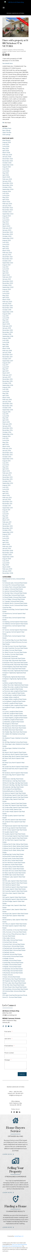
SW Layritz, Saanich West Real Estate (14, 897)
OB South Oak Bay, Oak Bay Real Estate (15, 785)
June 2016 (5, 391)
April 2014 (5, 444)
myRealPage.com (18, 1236)
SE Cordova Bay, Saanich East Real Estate (15, 807)
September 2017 (7, 361)
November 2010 (7, 528)
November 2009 (7, 552)
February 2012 (7, 497)
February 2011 (6, 522)
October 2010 (6, 530)
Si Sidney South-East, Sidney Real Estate (15, 848)
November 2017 (7, 357)
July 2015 (5, 414)
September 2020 (7, 287)
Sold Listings (6, 134)
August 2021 (6, 265)
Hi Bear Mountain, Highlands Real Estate (15, 670)
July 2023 (5, 218)
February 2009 (7, 569)
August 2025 (6, 167)
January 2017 (6, 377)
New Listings (6, 130)
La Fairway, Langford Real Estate (12, 689)
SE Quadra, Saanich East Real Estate (13, 834)
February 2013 (7, 473)
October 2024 (6, 187)
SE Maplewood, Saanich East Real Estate (15, 826)
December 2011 (7, 501)
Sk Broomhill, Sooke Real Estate (12, 856)
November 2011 (7, 503)
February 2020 (7, 301)
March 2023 (6, 226)
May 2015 (5, 418)
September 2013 (7, 459)
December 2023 (7, 207)
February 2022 (7, 252)
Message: (7, 1060)
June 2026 (5, 146)
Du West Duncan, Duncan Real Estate (14, 652)
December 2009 (7, 550)
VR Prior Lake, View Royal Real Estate (14, 983)
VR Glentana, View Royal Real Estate (14, 979)
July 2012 (5, 487)
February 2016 (7, 399)
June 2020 (5, 293)
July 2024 (5, 193)
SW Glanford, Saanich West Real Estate (14, 887)
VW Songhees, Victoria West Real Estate (15, 989)
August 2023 (6, 216)
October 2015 (6, 407)
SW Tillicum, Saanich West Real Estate (14, 924)
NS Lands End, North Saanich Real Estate (15, 766)
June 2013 (5, 465)
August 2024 (6, 191)
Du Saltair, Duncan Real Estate (12, 650)
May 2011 (5, 516)
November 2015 (7, 405)
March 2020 (6, 299)
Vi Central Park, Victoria (9, 942)
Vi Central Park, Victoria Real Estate (13, 944)
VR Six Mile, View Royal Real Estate (13, 985)
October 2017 (6, 359)
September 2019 (7, 312)
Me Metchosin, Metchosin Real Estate (14, 728)
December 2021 (7, 257)
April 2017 (5, 371)
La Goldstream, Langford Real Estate (14, 695)
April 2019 (5, 322)
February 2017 (7, 375)
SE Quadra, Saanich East (10, 832)
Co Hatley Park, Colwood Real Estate (14, 587)
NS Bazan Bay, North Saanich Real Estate (15, 756)
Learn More (7, 1154)
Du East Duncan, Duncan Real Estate (14, 646)
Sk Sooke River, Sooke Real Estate (13, 869)
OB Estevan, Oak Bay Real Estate (12, 779)
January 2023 (6, 230)
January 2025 (6, 181)
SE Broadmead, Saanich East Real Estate (15, 797)
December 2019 (7, 305)
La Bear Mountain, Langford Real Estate (15, 687)
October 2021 (6, 261)
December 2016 (7, 379)
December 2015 (7, 403)
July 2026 (5, 144)
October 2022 (6, 236)
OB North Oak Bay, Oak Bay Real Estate (15, 783)
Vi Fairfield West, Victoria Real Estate (13, 950)
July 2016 (5, 389)
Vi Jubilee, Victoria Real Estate (11, 964)
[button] (3, 1026)
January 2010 (6, 548)
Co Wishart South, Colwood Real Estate (14, 605)
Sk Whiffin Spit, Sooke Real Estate (13, 875)
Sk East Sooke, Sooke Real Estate (12, 858)
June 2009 (5, 563)
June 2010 (5, 538)
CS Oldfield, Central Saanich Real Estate (15, 624)
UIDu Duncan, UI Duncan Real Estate (14, 932)
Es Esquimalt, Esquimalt (10, 656)
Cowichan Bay (6, 607)
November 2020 (7, 283)
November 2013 (7, 454)
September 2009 (7, 557)
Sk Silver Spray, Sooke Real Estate (13, 866)
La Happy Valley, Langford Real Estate (14, 699)
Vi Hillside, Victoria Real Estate (11, 960)
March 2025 (6, 177)
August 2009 (6, 559)
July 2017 (5, 365)
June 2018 (5, 342)
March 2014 (6, 446)
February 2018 (7, 350)
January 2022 (6, 254)
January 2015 (6, 426)
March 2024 (6, 201)
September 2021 (7, 263)
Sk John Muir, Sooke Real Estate (12, 860)
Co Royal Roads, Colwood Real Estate (14, 597)
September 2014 (7, 434)
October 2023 (6, 212)
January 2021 (6, 279)
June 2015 (5, 416)
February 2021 (7, 277)
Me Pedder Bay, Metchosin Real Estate (14, 732)
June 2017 (5, 367)
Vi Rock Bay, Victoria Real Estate (12, 970)
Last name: (7, 1038)
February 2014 (7, 448)
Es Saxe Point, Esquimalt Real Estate (14, 668)
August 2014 (6, 436)
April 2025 (5, 175)
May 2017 (5, 369)
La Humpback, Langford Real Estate (13, 701)
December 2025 (7, 158)
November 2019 (7, 307)
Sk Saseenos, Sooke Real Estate (12, 864)
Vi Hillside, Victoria (8, 958)
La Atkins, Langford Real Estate (12, 683)
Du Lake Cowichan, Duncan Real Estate (15, 648)
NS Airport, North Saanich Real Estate (14, 752)
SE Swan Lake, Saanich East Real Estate (14, 838)
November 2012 (7, 479)
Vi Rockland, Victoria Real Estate (12, 973)
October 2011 (6, 505)
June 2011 (5, 514)
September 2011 (7, 508)
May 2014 (5, 442)
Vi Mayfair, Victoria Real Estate (11, 966)
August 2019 (6, 314)
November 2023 (7, 210)
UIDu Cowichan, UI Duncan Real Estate (14, 930)
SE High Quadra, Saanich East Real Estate (14, 52)
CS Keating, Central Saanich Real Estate (14, 622)
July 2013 (5, 463)
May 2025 (5, 173)
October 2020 (7, 285)
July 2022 (5, 242)
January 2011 (6, 524)
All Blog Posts (6, 128)
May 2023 (5, 222)
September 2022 (7, 238)
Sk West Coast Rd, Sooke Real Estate (14, 873)
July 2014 (5, 438)
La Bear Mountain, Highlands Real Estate (15, 685)
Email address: (8, 1045)
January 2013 (6, 475)
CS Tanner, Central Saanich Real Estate (14, 630)
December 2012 (7, 477)
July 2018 (5, 340)
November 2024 (7, 185)
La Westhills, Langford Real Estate (13, 722)
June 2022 (5, 244)
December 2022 (7, 232)
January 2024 (6, 205)
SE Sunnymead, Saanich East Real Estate (15, 836)
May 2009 (5, 565)
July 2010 (5, 536)
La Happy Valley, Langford (10, 697)
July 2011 (5, 512)
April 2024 (5, 199)
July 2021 (5, 267)
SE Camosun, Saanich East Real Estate (14, 803)
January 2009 (6, 571)
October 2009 (7, 554)
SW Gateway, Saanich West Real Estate (14, 883)
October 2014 (6, 432)
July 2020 (5, 291)
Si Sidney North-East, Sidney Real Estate (15, 844)
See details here (7, 63)
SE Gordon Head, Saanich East (12, 809)
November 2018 (7, 332)
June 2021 (5, 269)
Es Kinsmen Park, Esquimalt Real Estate (15, 662)
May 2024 (5, 197)
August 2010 (6, 534)
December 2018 (7, 330)
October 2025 (6, 163)
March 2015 (6, 422)
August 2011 (6, 510)
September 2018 (7, 336)
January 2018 (6, 352)
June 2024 (5, 195)
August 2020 (6, 289)
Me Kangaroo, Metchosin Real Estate (14, 726)
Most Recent (6, 140)
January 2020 (6, 303)
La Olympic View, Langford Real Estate (14, 715)
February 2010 (7, 546)
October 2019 (6, 310)
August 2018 (6, 338)
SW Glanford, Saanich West (11, 885)
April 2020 (5, 297)
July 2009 (5, 561)
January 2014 (6, 450)
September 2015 (7, 410)
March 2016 (6, 397)
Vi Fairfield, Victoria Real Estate (12, 954)
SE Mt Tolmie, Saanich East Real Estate (14, 830)
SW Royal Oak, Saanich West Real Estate (15, 913)
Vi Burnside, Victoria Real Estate (12, 940)
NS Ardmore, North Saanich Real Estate (15, 754)
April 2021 (5, 273)
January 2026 (6, 156)
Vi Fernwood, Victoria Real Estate (12, 956)
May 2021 (5, 271)
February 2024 (7, 203)
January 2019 (6, 328)
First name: (7, 1031)
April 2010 (5, 542)
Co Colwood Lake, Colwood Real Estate (14, 583)
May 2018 (5, 344)
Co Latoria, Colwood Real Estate (12, 591)
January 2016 (6, 401)
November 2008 (7, 573)
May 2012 (5, 491)
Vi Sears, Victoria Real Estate (11, 977)
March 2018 (6, 348)
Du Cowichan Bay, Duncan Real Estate (14, 640)
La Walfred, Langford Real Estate (12, 719)
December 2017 (7, 354)
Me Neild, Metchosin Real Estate (12, 730)
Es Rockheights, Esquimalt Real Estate (14, 666)
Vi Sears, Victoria (7, 975)
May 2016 (5, 393)
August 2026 (6, 142)
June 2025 (5, 171)
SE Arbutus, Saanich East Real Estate (14, 793)
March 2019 (6, 324)
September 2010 (7, 532)
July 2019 (5, 316)
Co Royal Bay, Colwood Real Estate (13, 595)
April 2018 (5, 346)
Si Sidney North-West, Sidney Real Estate (15, 846)
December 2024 (7, 183)
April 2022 (5, 248)
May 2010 (5, 540)
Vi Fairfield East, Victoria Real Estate (13, 948)
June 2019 (5, 318)
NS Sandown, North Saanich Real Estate (15, 773)
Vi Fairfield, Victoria (8, 952)
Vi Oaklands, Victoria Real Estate (12, 969)
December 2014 (7, 428)
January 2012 (6, 499)
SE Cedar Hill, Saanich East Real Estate (14, 805)
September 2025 (7, 165)
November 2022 (7, 234)
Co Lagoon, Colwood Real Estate (12, 589)
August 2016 (6, 387)
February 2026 (7, 154)
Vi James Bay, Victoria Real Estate (12, 962)
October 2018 (6, 334)
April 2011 (5, 518)
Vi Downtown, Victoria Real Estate (13, 946)
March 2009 (6, 567)
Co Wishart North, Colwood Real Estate (14, 603)
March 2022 (6, 250)
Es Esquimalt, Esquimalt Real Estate (13, 658)
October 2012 (6, 481)
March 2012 (6, 495)
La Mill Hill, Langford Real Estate (12, 713)
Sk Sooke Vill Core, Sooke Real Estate (14, 870)
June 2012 (5, 489)
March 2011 (5, 520)
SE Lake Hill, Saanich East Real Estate (14, 819)
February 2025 (7, 179)
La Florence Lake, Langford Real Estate (14, 691)
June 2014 (5, 440)
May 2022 (5, 246)
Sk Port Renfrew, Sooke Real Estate (13, 862)
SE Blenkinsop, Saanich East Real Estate (15, 795)
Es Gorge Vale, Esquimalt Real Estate (14, 660)
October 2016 (6, 383)
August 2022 (6, 240)
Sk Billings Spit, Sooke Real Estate (13, 854)
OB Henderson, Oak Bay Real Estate (13, 781)
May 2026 (5, 148)
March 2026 (6, 152)
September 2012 (7, 483)
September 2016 (7, 385)
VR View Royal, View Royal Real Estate (14, 987)
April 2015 (5, 420)
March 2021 (6, 275)
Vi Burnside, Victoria (8, 938)
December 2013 (7, 452)
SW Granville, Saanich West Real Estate (14, 891)
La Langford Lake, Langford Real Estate (14, 705)
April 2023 (5, 224)
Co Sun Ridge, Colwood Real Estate (13, 599)
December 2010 (7, 526)
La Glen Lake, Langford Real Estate (13, 693)
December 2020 (7, 281)
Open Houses (6, 132)
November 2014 (7, 430)
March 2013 (6, 471)
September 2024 (7, 189)
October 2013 (6, 457)
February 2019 (7, 326)
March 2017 (6, 373)
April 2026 (5, 150)
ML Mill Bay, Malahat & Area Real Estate (14, 742)
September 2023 (7, 214)
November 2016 (7, 381)
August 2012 (6, 485)
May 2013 (5, 467)
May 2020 (5, 295)
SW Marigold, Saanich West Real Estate (14, 899)
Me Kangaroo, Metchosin (10, 724)
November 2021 (7, 259)
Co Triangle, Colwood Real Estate (13, 601)
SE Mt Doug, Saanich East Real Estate (14, 828)
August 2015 (6, 412)
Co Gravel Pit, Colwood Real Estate (13, 585)
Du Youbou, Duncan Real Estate (12, 654)
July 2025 (5, 169)
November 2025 (7, 161)
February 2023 (7, 228)
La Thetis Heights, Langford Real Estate (14, 717)
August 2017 (6, 363)
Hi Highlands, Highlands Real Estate (13, 677)
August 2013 (6, 461)
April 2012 (5, 493)
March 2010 (6, 544)
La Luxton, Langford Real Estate (12, 711)
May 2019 (5, 320)
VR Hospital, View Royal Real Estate (13, 981)
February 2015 (7, 424)
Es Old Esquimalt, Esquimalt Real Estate (15, 664)
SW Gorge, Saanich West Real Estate (14, 889)
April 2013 (5, 469)
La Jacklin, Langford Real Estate (12, 703)
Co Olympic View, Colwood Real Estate (14, 593)
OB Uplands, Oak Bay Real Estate (13, 787)
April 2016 (5, 395)
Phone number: (9, 1053)
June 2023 (5, 220)
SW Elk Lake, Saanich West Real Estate (14, 881)
